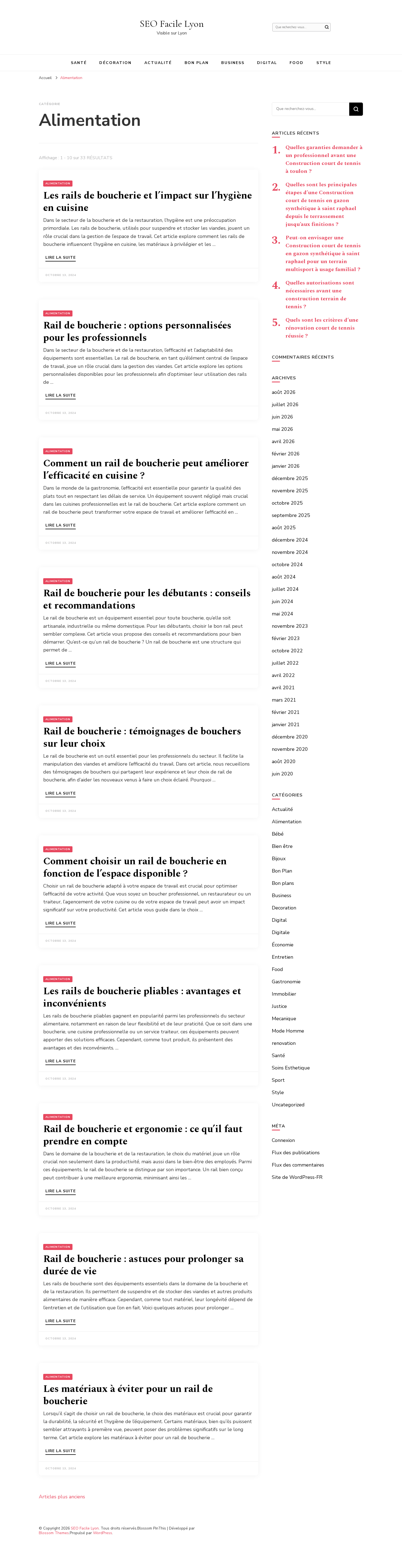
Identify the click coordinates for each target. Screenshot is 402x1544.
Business (232, 62)
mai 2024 (282, 613)
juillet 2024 (285, 589)
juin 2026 (282, 417)
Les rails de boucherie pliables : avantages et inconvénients (142, 997)
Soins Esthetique (291, 1068)
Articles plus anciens (62, 1496)
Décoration (115, 62)
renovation (284, 1043)
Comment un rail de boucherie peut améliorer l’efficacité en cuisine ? (146, 469)
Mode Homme (288, 1031)
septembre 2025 (291, 515)
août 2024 (284, 577)
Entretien (282, 957)
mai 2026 (282, 429)
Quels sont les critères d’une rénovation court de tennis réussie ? (322, 328)
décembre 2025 (290, 478)
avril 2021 (283, 687)
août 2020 (284, 761)
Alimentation (57, 183)
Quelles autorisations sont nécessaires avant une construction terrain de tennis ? (320, 295)
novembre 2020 (290, 749)
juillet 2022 (285, 663)
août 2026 (284, 392)
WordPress (102, 1533)
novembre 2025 (290, 490)
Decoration (284, 908)
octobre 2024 (287, 564)
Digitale (281, 932)
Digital (267, 62)
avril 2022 (283, 675)
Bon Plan (197, 62)
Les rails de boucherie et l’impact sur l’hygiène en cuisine (147, 202)
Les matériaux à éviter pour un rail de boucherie (128, 1395)
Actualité (158, 62)
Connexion (283, 1140)
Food (297, 62)
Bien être (282, 846)
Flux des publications (296, 1152)
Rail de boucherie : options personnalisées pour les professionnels (137, 331)
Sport (278, 1080)
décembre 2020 (290, 737)
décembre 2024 (290, 540)
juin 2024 (282, 601)
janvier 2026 (286, 466)
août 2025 (284, 527)
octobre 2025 (287, 503)
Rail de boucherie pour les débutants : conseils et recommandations (147, 599)
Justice (279, 1006)
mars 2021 (284, 700)
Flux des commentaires (298, 1165)
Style (323, 62)
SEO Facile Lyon (172, 24)
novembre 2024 (290, 552)
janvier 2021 (286, 724)
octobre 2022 (287, 650)
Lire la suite (60, 258)
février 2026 (286, 453)
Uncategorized (288, 1104)
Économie (282, 944)
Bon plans (283, 883)
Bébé (278, 834)
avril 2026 (283, 441)
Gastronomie (286, 981)
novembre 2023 (290, 626)
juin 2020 (282, 773)
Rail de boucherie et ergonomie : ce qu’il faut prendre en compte (143, 1135)
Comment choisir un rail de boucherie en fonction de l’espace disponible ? (135, 867)
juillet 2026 (285, 404)
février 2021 (286, 712)
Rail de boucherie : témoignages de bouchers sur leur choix (142, 737)
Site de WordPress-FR (297, 1177)
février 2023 (286, 638)
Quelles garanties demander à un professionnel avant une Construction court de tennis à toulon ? (324, 159)
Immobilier (284, 994)
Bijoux (279, 858)
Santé (79, 62)
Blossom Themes (54, 1533)
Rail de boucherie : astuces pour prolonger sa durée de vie (143, 1265)
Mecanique (284, 1018)
